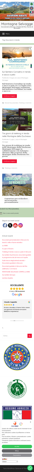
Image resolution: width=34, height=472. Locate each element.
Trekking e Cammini (25, 103)
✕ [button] (30, 422)
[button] (30, 468)
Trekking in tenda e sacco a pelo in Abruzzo (16, 252)
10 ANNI (5, 245)
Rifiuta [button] (17, 451)
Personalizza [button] (17, 455)
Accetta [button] (17, 446)
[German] (4, 459)
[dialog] (17, 439)
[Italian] (6, 459)
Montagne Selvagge (17, 24)
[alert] (17, 213)
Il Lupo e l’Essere (7, 249)
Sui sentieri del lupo (8, 275)
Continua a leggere (10, 96)
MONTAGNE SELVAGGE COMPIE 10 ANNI (16, 272)
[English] (3, 459)
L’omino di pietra (7, 278)
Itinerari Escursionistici (11, 103)
